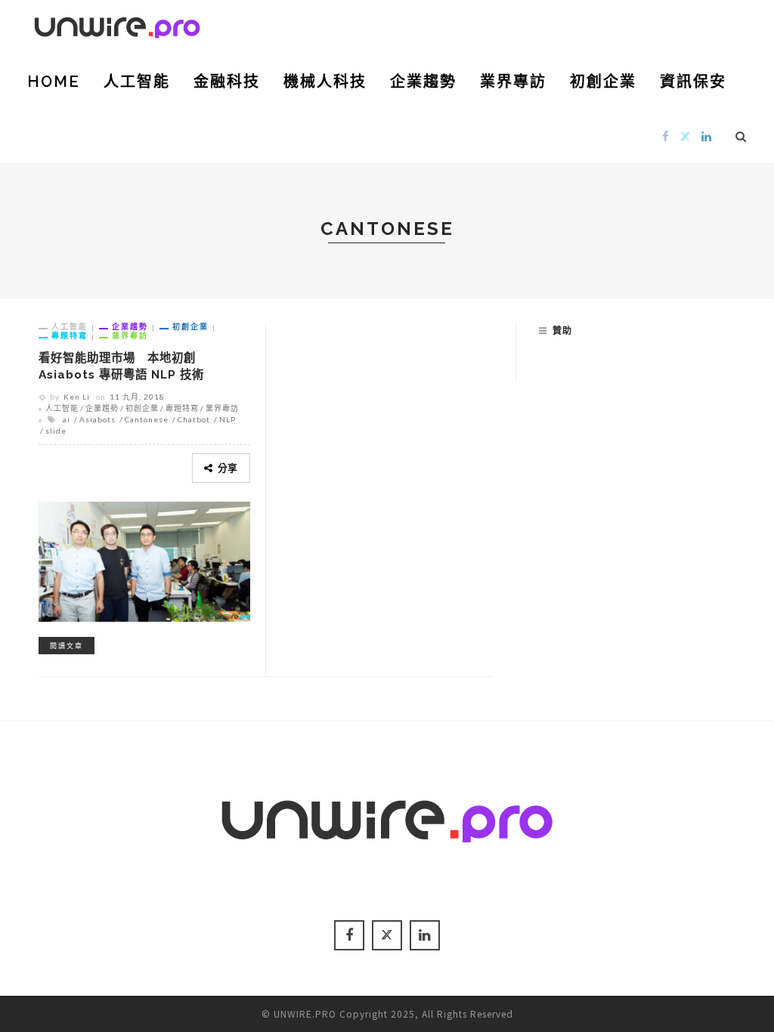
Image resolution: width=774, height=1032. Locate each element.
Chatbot (194, 419)
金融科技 (227, 82)
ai (66, 419)
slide (56, 430)
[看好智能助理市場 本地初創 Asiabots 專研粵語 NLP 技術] (144, 559)
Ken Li (76, 396)
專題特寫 (69, 335)
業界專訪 (513, 82)
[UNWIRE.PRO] (117, 25)
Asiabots (97, 419)
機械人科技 (325, 82)
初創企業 (603, 82)
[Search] (741, 136)
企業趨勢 (423, 82)
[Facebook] (666, 136)
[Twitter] (685, 136)
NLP (227, 419)
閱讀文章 (66, 645)
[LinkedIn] (706, 136)
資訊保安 (693, 82)
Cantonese (147, 419)
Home (53, 82)
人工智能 (137, 82)
